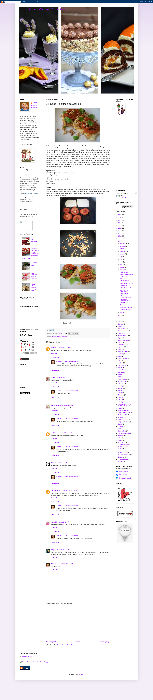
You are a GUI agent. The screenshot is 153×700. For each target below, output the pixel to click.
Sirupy (120, 428)
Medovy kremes (124, 305)
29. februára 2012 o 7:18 (61, 377)
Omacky (120, 397)
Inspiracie (121, 372)
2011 (120, 316)
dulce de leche (55, 490)
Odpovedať (54, 353)
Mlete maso (121, 383)
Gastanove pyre (123, 351)
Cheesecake (122, 365)
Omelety (120, 399)
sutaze (120, 438)
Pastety (120, 408)
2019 (120, 223)
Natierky (120, 393)
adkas (35, 102)
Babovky (120, 324)
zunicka (53, 433)
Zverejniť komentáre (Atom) (65, 645)
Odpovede (56, 357)
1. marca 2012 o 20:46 (72, 506)
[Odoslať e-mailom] (69, 333)
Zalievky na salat (123, 459)
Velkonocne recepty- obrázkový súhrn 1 (124, 445)
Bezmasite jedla (56, 336)
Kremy (120, 377)
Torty (119, 440)
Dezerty (120, 349)
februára (122, 270)
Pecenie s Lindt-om (124, 412)
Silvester (120, 426)
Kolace (120, 374)
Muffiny (120, 388)
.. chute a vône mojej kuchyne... (44, 9)
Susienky (121, 435)
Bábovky (120, 326)
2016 (120, 231)
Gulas (120, 356)
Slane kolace (122, 431)
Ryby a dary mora (123, 422)
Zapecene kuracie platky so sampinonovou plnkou (125, 300)
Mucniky (120, 386)
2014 (120, 236)
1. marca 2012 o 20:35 (72, 391)
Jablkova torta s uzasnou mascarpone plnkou (34, 287)
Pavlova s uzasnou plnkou (34, 264)
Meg (52, 550)
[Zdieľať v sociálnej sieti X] (74, 333)
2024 (120, 215)
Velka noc (121, 442)
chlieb (120, 367)
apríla (122, 264)
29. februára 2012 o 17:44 (63, 522)
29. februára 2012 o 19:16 (62, 550)
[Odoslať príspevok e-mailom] (65, 333)
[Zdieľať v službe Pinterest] (78, 333)
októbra (122, 249)
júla (121, 257)
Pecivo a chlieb (122, 415)
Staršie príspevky (104, 642)
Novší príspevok (51, 642)
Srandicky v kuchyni (124, 433)
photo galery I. (123, 475)
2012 (120, 241)
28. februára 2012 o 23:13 (64, 347)
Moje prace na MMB (125, 478)
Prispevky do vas (123, 419)
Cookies (120, 342)
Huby (119, 360)
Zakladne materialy (124, 455)
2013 (120, 238)
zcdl (52, 377)
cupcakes (121, 347)
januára (122, 312)
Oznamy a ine (122, 402)
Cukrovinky (121, 345)
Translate (123, 197)
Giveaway (121, 354)
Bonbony (120, 333)
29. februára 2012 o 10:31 (64, 433)
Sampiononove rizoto (126, 283)
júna (121, 259)
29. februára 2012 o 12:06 (69, 490)
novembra (123, 246)
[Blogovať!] (72, 333)
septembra (123, 251)
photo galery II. (123, 471)
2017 (120, 228)
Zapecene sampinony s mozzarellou (126, 308)
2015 (120, 233)
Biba (52, 462)
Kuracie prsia (122, 379)
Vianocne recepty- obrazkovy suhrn (123, 451)
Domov (77, 642)
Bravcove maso (122, 335)
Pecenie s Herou (123, 410)
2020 (120, 220)
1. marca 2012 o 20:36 (72, 418)
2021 (120, 217)
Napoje (120, 390)
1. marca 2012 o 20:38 (72, 446)
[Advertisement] (78, 622)
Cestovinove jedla (123, 340)
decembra (123, 243)
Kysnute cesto (122, 381)
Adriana (58, 361)
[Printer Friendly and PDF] (50, 330)
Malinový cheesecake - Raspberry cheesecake (35, 275)
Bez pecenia (122, 328)
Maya (53, 522)
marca (122, 267)
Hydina (120, 363)
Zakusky (120, 457)
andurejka (54, 405)
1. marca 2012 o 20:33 (72, 361)
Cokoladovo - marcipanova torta (126, 286)
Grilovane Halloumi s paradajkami (126, 279)
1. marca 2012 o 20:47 (72, 535)
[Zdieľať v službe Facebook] (76, 333)
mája (121, 262)
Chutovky (64, 336)
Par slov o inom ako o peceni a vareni (124, 405)
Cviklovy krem (124, 272)
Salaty (120, 424)
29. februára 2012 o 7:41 (65, 405)
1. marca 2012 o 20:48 (66, 564)
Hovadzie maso (122, 358)
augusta (122, 254)
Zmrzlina (120, 461)
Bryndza (120, 338)
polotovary (121, 417)
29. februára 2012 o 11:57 (62, 462)
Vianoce (120, 448)
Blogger (81, 674)
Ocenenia (121, 395)
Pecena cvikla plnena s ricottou (126, 275)
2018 (120, 225)
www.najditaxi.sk (27, 656)
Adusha (53, 347)
